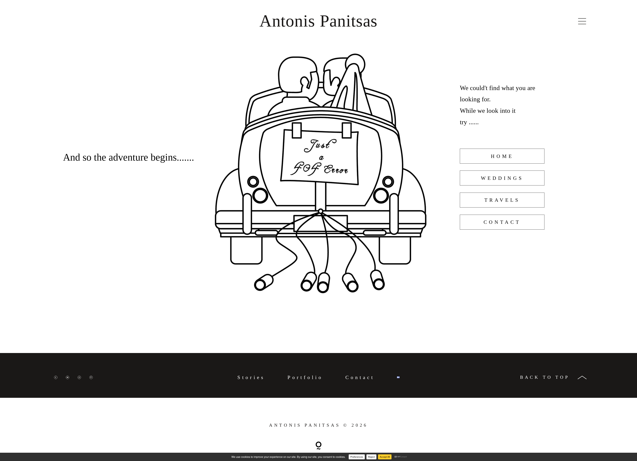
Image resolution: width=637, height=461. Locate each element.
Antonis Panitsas (318, 20)
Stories (251, 377)
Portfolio (305, 377)
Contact (360, 377)
